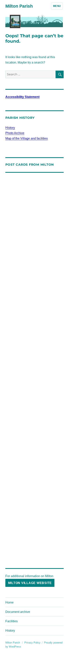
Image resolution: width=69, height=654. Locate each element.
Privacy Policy (32, 642)
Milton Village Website (30, 583)
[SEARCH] (60, 74)
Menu (57, 6)
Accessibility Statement (22, 97)
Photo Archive (14, 133)
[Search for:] (30, 74)
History (10, 127)
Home (9, 602)
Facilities (11, 621)
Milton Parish (19, 6)
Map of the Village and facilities (26, 138)
